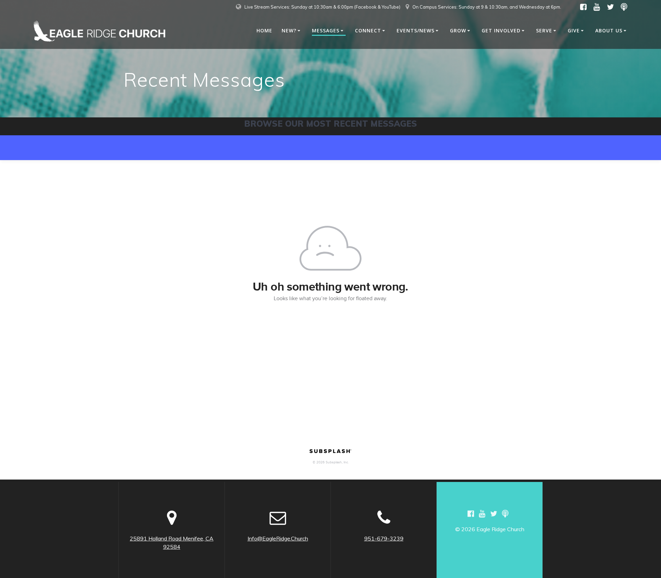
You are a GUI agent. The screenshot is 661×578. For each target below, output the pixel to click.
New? (289, 30)
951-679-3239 (383, 538)
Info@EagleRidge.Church (278, 538)
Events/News (415, 30)
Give (574, 30)
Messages (325, 30)
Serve (544, 30)
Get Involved (501, 30)
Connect (368, 30)
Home (264, 30)
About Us (608, 30)
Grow (458, 30)
